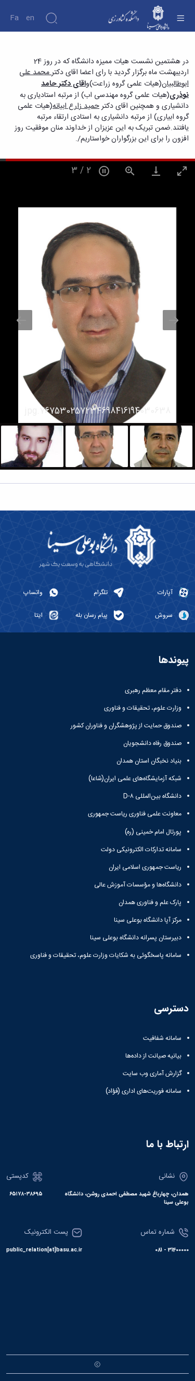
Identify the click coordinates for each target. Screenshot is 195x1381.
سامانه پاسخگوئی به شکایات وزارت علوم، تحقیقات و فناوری (105, 955)
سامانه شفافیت (162, 1038)
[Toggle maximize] (182, 171)
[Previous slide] (21, 320)
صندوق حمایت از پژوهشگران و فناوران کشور (126, 726)
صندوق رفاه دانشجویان (152, 743)
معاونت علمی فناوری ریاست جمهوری (134, 814)
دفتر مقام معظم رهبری (153, 690)
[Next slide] (174, 320)
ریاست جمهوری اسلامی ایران (145, 867)
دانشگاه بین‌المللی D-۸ (152, 796)
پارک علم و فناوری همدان (150, 902)
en (30, 18)
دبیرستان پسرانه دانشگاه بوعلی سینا (135, 938)
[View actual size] (130, 171)
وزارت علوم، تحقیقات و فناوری (142, 708)
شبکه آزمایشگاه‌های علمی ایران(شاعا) (134, 778)
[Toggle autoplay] (104, 171)
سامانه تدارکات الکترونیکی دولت (141, 849)
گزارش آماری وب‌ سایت (152, 1073)
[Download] (156, 171)
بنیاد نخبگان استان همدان (148, 761)
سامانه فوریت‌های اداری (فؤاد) (143, 1091)
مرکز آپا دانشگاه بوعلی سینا (147, 920)
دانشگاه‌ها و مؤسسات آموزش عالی (137, 885)
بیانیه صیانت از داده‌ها (153, 1056)
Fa (14, 18)
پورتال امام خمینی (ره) (153, 832)
